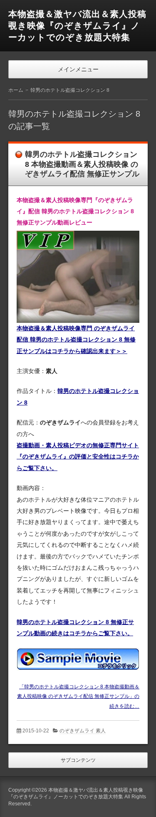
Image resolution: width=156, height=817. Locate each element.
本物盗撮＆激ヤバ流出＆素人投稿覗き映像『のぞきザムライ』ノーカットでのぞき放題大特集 (77, 25)
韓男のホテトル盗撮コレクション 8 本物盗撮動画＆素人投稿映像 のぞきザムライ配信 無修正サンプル (82, 164)
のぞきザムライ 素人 (82, 731)
